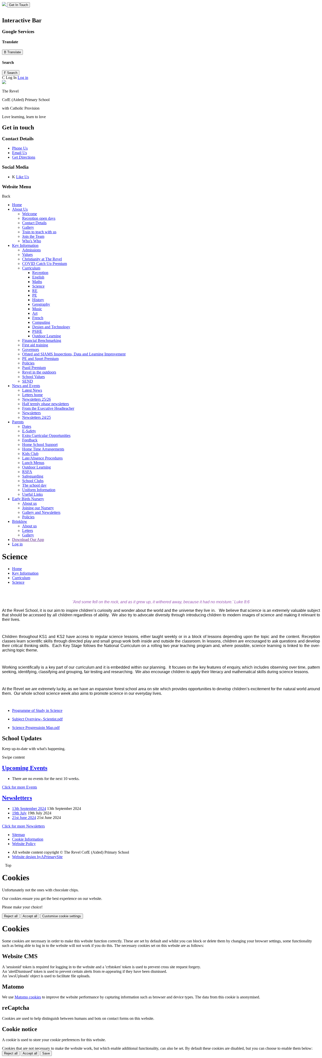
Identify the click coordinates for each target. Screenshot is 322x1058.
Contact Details (34, 223)
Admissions (31, 250)
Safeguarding (32, 476)
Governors (30, 349)
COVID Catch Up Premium (44, 263)
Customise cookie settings (61, 916)
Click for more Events (19, 787)
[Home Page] (4, 5)
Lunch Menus (33, 463)
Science (38, 286)
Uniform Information (38, 490)
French (37, 318)
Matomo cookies (28, 997)
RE (34, 291)
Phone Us (20, 148)
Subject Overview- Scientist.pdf (37, 719)
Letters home (32, 395)
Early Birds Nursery (28, 499)
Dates (26, 426)
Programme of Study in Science (37, 710)
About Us (20, 209)
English (38, 277)
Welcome (29, 214)
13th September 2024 (29, 808)
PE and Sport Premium (40, 358)
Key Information (25, 245)
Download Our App (28, 539)
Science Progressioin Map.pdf (36, 727)
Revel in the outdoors (39, 372)
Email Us (19, 153)
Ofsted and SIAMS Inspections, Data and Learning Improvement (74, 354)
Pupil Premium (34, 367)
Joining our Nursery (38, 508)
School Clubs (33, 481)
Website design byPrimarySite (37, 857)
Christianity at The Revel (42, 259)
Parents (18, 422)
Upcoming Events (24, 768)
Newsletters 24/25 (36, 417)
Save (46, 1053)
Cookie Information (27, 839)
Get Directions (23, 157)
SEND (27, 381)
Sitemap (18, 835)
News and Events (26, 386)
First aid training (35, 345)
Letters (27, 530)
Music (37, 309)
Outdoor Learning (46, 336)
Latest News (32, 390)
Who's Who (31, 241)
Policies (28, 363)
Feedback (29, 440)
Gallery (28, 227)
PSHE (37, 331)
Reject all (11, 916)
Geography (41, 304)
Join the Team (33, 236)
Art (34, 313)
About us (29, 503)
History (38, 300)
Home (17, 205)
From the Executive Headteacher (48, 408)
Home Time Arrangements (43, 449)
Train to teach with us (39, 232)
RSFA (27, 472)
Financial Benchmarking (41, 340)
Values (27, 254)
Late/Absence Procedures (42, 458)
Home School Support (40, 444)
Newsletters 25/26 (36, 399)
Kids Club (30, 453)
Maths (37, 282)
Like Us (22, 177)
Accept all (30, 916)
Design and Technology (51, 327)
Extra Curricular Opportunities (46, 435)
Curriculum (31, 268)
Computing (41, 322)
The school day (34, 485)
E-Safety (29, 431)
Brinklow (19, 521)
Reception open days (38, 218)
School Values (33, 377)
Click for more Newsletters (23, 826)
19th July (19, 813)
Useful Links (32, 494)
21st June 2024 (24, 817)
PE (34, 295)
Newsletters (31, 413)
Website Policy (24, 844)
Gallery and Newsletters (41, 512)
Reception (40, 272)
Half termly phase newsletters (45, 404)
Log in (23, 77)
